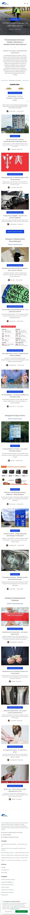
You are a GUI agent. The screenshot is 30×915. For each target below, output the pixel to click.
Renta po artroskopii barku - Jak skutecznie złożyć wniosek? (14, 855)
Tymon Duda (4, 872)
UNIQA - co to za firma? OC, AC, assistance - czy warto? (14, 860)
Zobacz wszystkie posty (15, 244)
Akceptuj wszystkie (21, 911)
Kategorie (4, 876)
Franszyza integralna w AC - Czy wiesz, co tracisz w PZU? (14, 857)
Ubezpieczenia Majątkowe (7, 882)
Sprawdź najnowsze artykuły (15, 231)
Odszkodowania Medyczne (7, 884)
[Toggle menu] (27, 3)
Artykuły (4, 841)
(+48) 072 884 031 (7, 834)
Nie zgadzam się (8, 911)
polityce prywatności (15, 908)
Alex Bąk (3, 867)
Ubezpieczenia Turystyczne (7, 889)
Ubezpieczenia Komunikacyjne (15, 212)
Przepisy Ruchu (15, 19)
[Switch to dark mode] (25, 3)
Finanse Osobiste (5, 887)
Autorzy (3, 864)
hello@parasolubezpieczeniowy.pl (10, 837)
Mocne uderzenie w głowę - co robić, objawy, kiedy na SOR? (15, 852)
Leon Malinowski (5, 870)
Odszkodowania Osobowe (15, 92)
